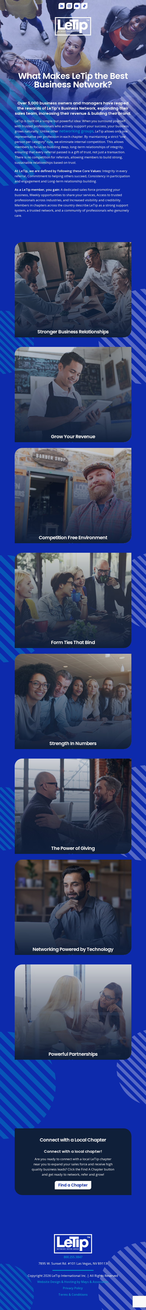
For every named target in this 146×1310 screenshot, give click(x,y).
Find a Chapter (73, 1185)
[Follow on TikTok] (84, 6)
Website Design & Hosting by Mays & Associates (73, 1282)
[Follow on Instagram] (69, 6)
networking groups (76, 131)
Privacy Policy (73, 1288)
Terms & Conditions (73, 1294)
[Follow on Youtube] (77, 6)
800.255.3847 (73, 1257)
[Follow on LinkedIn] (62, 6)
